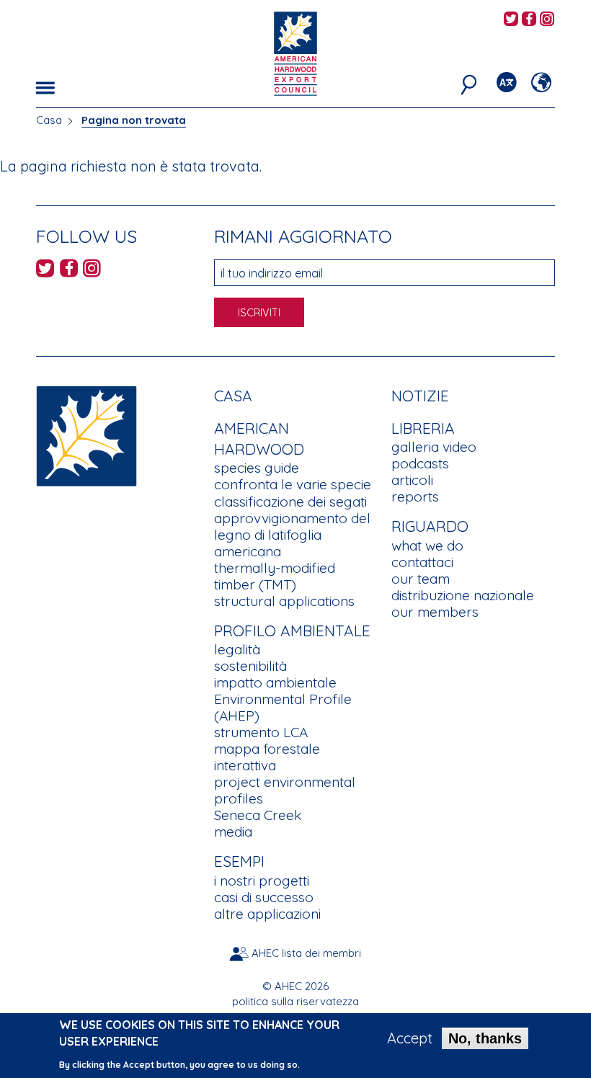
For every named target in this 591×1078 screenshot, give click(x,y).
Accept (409, 1038)
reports (415, 496)
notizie (420, 395)
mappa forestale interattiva (267, 757)
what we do (427, 545)
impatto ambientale (275, 682)
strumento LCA (261, 732)
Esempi (239, 861)
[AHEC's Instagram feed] (547, 20)
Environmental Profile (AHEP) (283, 707)
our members (435, 611)
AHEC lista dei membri (306, 953)
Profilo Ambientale (292, 630)
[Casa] (86, 435)
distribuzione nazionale (462, 595)
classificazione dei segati (290, 501)
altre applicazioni (267, 913)
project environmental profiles (284, 790)
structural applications (284, 601)
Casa (49, 120)
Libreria (423, 428)
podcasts (420, 463)
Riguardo (429, 526)
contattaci (422, 562)
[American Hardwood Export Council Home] (295, 52)
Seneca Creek (257, 815)
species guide (256, 467)
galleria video (433, 446)
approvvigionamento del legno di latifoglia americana (292, 534)
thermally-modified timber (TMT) (274, 576)
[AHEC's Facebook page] (529, 20)
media (233, 831)
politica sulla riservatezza (295, 1001)
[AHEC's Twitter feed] (511, 20)
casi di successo (264, 897)
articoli (412, 480)
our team (420, 578)
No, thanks (485, 1038)
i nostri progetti (261, 880)
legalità (237, 649)
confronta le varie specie (292, 484)
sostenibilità (250, 665)
